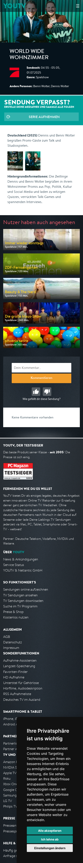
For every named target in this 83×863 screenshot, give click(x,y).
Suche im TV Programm (20, 606)
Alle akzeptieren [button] (50, 830)
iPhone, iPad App (15, 719)
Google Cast (12, 790)
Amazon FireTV (14, 762)
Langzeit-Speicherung (19, 666)
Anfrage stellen (14, 856)
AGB (6, 636)
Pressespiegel (13, 831)
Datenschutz (12, 642)
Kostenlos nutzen (16, 617)
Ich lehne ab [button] (50, 839)
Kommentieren (41, 378)
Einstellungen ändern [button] (50, 848)
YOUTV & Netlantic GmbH (22, 570)
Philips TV (10, 806)
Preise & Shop (13, 612)
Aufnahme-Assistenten (20, 660)
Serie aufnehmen (44, 116)
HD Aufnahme (13, 677)
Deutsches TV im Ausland (21, 699)
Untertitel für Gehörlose (21, 683)
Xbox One (10, 784)
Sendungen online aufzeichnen (25, 589)
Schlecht (47, 391)
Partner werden (14, 749)
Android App (12, 724)
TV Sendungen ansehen (20, 595)
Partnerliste (11, 743)
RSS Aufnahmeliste (17, 694)
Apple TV (9, 773)
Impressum (11, 647)
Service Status (13, 565)
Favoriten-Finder (15, 672)
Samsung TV (12, 795)
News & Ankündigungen (20, 559)
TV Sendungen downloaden (23, 601)
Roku (6, 778)
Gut (36, 391)
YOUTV (14, 6)
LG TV (7, 801)
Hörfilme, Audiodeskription (22, 688)
